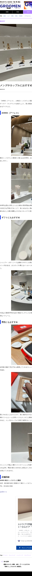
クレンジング (12, 555)
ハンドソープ (20, 555)
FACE (17, 12)
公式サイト (3, 492)
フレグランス (27, 555)
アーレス (5, 555)
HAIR (7, 12)
